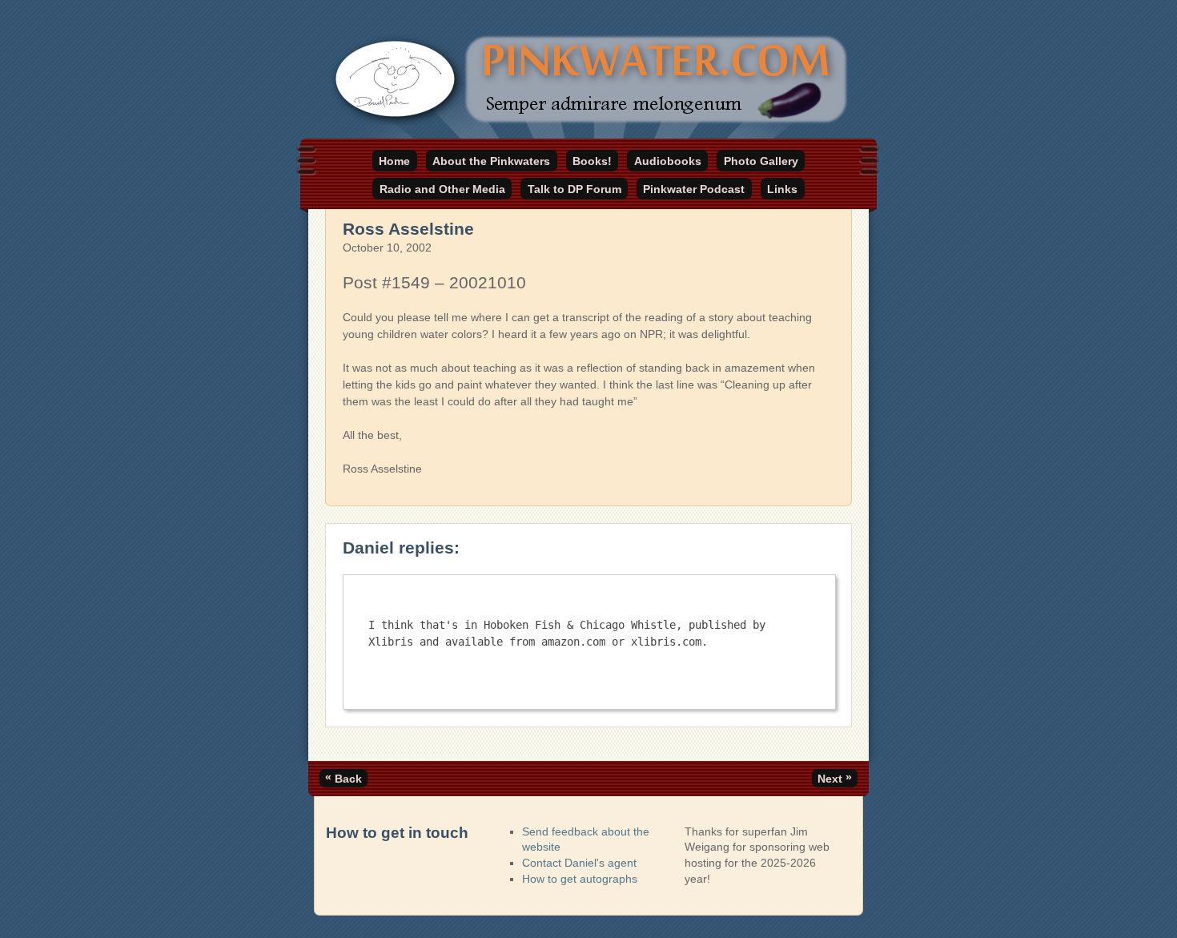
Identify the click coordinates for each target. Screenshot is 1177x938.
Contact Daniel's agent (579, 862)
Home (394, 161)
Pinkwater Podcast (694, 189)
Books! (592, 161)
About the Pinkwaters (491, 161)
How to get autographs (579, 878)
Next (834, 778)
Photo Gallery (761, 161)
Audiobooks (667, 161)
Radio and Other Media (442, 189)
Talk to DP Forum (574, 189)
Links (782, 189)
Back (343, 778)
